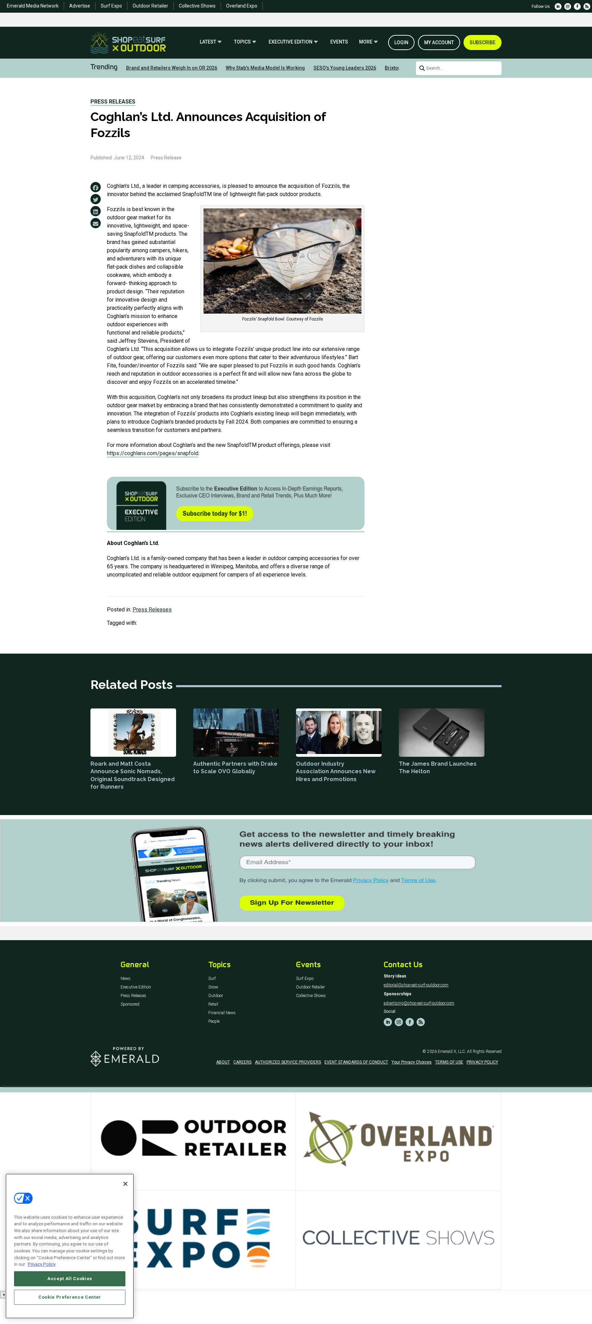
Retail (213, 1004)
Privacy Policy (42, 1264)
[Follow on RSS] (586, 6)
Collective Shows (197, 5)
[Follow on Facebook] (577, 6)
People (214, 1021)
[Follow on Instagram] (567, 6)
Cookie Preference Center (69, 1297)
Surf (212, 978)
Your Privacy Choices (412, 1062)
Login (401, 42)
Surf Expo (111, 5)
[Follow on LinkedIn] (558, 6)
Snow (213, 987)
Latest (208, 42)
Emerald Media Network (33, 5)
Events (339, 42)
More (365, 42)
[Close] (125, 1183)
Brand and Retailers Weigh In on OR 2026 (171, 68)
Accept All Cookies (69, 1278)
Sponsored (130, 1004)
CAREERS (242, 1062)
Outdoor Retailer (150, 5)
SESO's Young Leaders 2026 (344, 68)
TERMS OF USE (449, 1062)
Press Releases (112, 101)
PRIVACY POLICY (482, 1062)
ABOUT (223, 1062)
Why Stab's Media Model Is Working (265, 68)
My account (439, 42)
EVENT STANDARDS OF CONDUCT (356, 1062)
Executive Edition (290, 42)
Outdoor (215, 996)
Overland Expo (241, 5)
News (126, 978)
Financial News (222, 1013)
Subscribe (482, 42)
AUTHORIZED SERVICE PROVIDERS (288, 1062)
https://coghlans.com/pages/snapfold (152, 453)
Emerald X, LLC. (452, 1051)
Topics (242, 42)
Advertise (79, 5)
